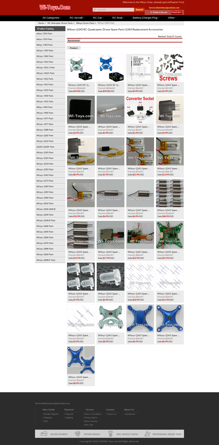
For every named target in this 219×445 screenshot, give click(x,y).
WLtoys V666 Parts (44, 56)
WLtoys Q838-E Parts (45, 260)
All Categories (51, 17)
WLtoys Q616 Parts (44, 203)
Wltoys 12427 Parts (127, 13)
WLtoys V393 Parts (44, 50)
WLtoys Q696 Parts (44, 198)
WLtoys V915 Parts (44, 90)
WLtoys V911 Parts (44, 62)
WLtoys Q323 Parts (44, 158)
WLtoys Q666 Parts (44, 237)
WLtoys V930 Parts (44, 96)
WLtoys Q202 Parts (44, 135)
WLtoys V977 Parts (44, 118)
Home (41, 23)
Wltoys (143, 2)
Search (139, 9)
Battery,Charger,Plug (145, 17)
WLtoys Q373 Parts (44, 181)
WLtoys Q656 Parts (44, 232)
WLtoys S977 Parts (44, 124)
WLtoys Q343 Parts (106, 23)
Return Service (90, 421)
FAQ (46, 421)
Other (171, 17)
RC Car (97, 17)
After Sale (88, 425)
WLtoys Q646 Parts (44, 226)
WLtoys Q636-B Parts (45, 220)
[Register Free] (177, 2)
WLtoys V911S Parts (45, 73)
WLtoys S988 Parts (44, 130)
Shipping (69, 418)
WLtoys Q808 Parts (44, 249)
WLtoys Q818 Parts (44, 254)
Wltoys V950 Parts (44, 107)
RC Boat (117, 17)
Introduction (130, 414)
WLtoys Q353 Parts (44, 169)
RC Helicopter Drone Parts (60, 23)
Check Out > (176, 12)
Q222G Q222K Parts (45, 147)
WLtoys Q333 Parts (44, 164)
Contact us (111, 414)
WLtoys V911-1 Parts (45, 67)
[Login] (163, 2)
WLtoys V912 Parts (44, 79)
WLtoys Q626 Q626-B (45, 209)
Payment (69, 414)
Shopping (48, 418)
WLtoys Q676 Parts (44, 243)
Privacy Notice (90, 418)
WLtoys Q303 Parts (44, 152)
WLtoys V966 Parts (44, 113)
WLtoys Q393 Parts (44, 192)
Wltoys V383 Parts (44, 45)
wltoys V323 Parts (44, 33)
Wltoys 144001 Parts (114, 13)
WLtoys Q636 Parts (44, 215)
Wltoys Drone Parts (85, 23)
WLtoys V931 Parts (44, 101)
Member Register (51, 414)
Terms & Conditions (92, 414)
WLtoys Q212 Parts (44, 141)
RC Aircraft (76, 17)
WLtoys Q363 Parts (44, 175)
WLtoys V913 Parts (44, 84)
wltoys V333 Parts (44, 39)
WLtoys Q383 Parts (44, 186)
